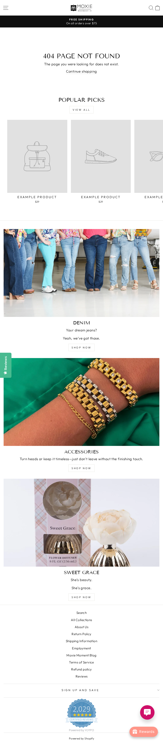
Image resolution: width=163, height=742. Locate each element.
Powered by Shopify (81, 738)
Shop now (81, 347)
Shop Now (81, 597)
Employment (81, 648)
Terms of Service (81, 662)
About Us (81, 627)
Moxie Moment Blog (81, 655)
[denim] (81, 273)
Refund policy (81, 669)
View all (81, 109)
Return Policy (81, 634)
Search (81, 613)
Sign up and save (81, 690)
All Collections (81, 620)
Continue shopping (81, 71)
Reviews (82, 676)
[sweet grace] (81, 523)
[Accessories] (81, 402)
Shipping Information (81, 641)
